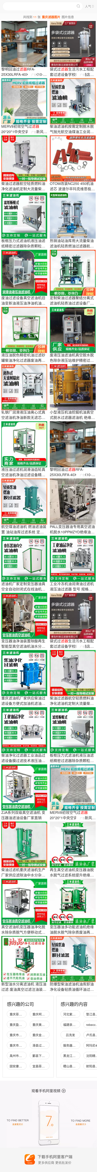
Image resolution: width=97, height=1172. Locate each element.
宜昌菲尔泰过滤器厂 (46, 1066)
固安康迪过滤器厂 (22, 1066)
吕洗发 (70, 1035)
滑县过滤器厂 (41, 1045)
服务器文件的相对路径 (78, 1045)
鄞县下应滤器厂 (43, 1055)
